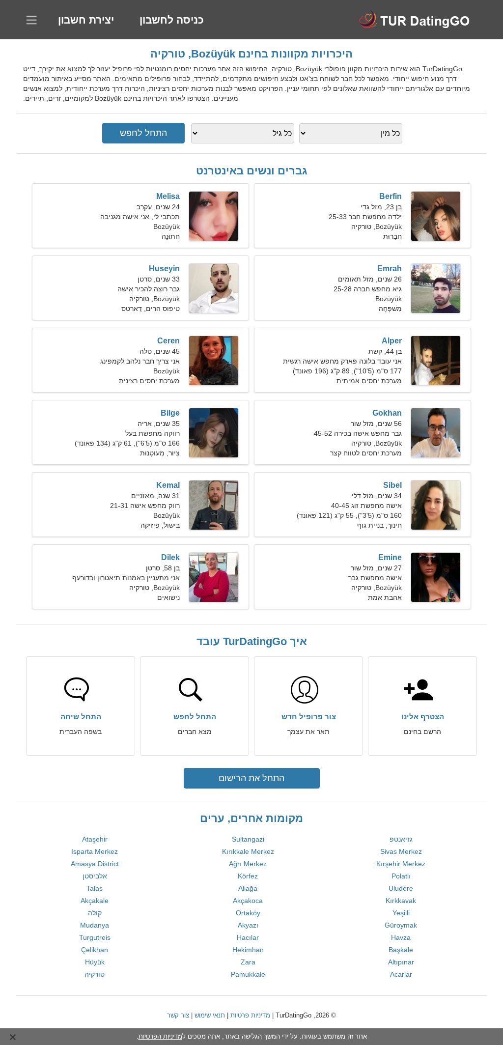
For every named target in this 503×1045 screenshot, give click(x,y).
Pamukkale (248, 974)
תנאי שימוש (210, 1015)
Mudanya (94, 925)
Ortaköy (248, 913)
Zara (248, 962)
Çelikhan (94, 950)
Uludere (401, 888)
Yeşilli (401, 913)
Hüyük (95, 962)
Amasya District (95, 864)
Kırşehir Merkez (400, 864)
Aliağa (247, 888)
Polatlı (401, 876)
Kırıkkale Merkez (248, 851)
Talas (94, 888)
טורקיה (94, 974)
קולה (95, 913)
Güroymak (401, 925)
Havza (401, 937)
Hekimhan (248, 950)
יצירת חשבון (86, 20)
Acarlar (401, 974)
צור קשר (178, 1015)
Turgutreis (95, 937)
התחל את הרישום (251, 778)
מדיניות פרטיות (250, 1015)
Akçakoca (248, 900)
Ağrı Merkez (248, 864)
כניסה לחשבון (172, 20)
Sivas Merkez (401, 851)
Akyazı (248, 925)
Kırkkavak (401, 900)
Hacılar (248, 937)
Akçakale (95, 900)
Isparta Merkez (94, 851)
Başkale (401, 950)
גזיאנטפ (401, 839)
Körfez (248, 876)
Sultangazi (248, 839)
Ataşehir (95, 839)
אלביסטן (95, 876)
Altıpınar (401, 962)
